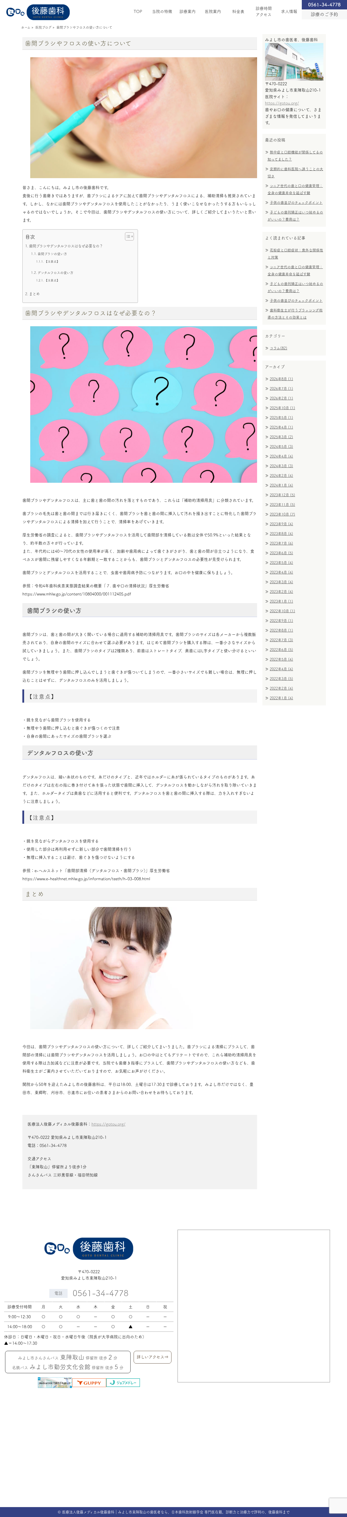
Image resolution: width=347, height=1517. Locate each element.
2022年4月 (281, 669)
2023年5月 (281, 562)
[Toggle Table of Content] (127, 236)
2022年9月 (281, 620)
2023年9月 (281, 524)
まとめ (34, 294)
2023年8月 (281, 533)
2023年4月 (281, 572)
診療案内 (187, 11)
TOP (138, 11)
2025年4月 (281, 427)
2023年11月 (282, 504)
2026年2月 (281, 398)
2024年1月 (281, 485)
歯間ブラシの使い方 (52, 254)
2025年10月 (282, 408)
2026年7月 (281, 388)
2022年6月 (281, 649)
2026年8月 (281, 379)
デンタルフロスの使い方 (55, 272)
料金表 (238, 11)
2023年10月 (282, 514)
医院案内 (213, 11)
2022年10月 (282, 611)
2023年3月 (281, 582)
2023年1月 (281, 601)
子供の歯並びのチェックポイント (296, 202)
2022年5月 (281, 659)
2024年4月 (281, 456)
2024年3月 (281, 466)
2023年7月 (281, 543)
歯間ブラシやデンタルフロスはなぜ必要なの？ (66, 246)
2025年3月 (281, 437)
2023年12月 (282, 495)
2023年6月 (281, 553)
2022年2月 (281, 688)
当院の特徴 (162, 11)
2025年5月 (281, 417)
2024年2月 (281, 475)
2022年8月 (281, 630)
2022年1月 (281, 698)
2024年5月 (281, 446)
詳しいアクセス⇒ (152, 1357)
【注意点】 (52, 261)
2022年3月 (281, 678)
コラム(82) (278, 348)
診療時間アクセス (264, 11)
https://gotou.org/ (108, 1124)
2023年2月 (281, 591)
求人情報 (289, 11)
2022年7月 (281, 640)
